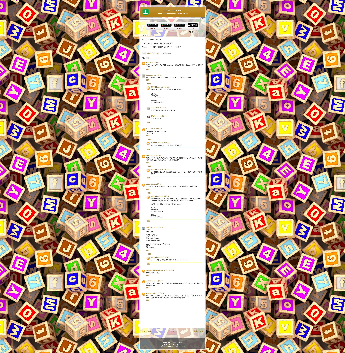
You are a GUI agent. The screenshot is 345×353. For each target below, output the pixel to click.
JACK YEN (149, 281)
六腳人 (148, 227)
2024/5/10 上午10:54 (158, 293)
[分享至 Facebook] (169, 53)
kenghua (148, 293)
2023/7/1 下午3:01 (157, 281)
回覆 (147, 69)
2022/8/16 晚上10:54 (161, 116)
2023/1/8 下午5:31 (168, 270)
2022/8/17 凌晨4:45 (156, 129)
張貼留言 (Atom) (150, 335)
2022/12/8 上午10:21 (163, 257)
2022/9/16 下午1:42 (155, 155)
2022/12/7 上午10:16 (157, 227)
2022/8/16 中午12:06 (163, 87)
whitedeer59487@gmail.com (154, 270)
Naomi (148, 129)
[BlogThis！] (165, 53)
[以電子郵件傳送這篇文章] (163, 53)
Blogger (184, 346)
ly (146, 62)
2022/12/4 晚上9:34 (163, 196)
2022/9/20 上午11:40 (163, 169)
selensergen (171, 346)
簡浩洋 (153, 116)
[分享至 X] (167, 53)
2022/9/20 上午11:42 (163, 142)
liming (148, 75)
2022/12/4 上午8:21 (156, 184)
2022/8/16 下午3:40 (160, 108)
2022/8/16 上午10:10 (156, 75)
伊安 (147, 155)
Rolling (148, 184)
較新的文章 (146, 331)
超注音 (153, 87)
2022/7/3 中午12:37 (153, 62)
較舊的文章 (198, 331)
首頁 (172, 331)
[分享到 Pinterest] (170, 53)
